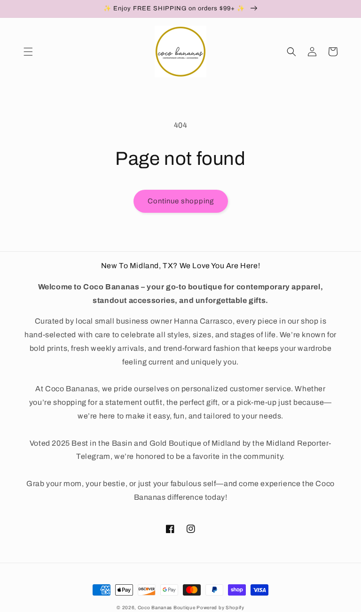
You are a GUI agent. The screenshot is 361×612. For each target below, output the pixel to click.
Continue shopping (181, 201)
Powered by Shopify (220, 607)
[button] (28, 51)
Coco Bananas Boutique (167, 607)
